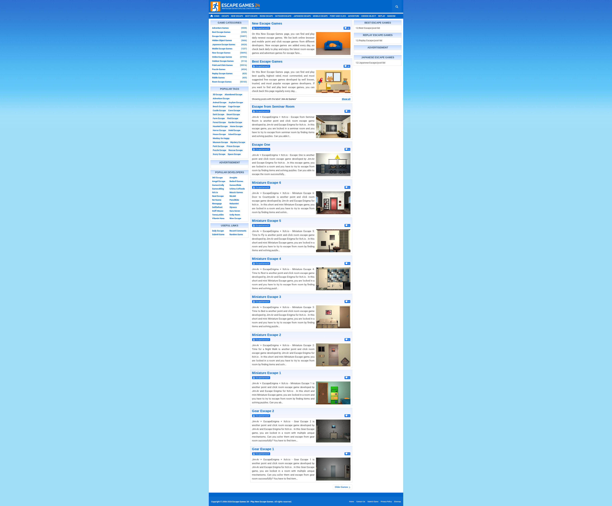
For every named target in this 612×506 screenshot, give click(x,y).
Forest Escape (219, 122)
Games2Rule (235, 185)
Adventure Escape (221, 98)
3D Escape (217, 94)
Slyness (233, 207)
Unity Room (234, 215)
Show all (346, 99)
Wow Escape (235, 218)
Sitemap (397, 502)
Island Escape (234, 134)
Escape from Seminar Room (273, 106)
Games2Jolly (218, 185)
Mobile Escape (320, 16)
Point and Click (338, 16)
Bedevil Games (236, 181)
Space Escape (234, 154)
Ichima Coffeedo (237, 189)
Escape (225, 16)
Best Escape (251, 16)
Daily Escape (218, 231)
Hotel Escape (234, 130)
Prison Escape (233, 146)
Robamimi (234, 203)
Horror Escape (219, 130)
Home (216, 16)
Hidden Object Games (229, 40)
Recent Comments (237, 231)
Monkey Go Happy (221, 138)
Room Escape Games (229, 82)
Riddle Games (229, 77)
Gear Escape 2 (263, 411)
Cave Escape (234, 110)
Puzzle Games (229, 69)
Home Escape (236, 126)
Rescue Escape (236, 150)
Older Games (341, 487)
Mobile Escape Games (229, 48)
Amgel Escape (218, 181)
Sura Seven (234, 211)
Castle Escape (219, 110)
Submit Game (218, 234)
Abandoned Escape (233, 94)
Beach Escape (219, 106)
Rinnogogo (217, 203)
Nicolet (232, 196)
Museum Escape (220, 142)
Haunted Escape (220, 126)
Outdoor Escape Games (229, 61)
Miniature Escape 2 (266, 335)
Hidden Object (368, 16)
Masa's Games (236, 192)
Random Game (236, 234)
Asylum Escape (236, 102)
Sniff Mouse (217, 211)
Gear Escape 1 (263, 449)
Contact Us (360, 502)
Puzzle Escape (219, 150)
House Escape (219, 134)
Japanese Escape (302, 16)
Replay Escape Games (229, 73)
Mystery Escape (237, 142)
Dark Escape (218, 114)
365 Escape (217, 177)
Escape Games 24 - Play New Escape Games (252, 501)
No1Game (216, 200)
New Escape (237, 16)
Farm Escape (219, 118)
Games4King (218, 189)
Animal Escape (219, 102)
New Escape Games (229, 53)
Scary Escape (219, 154)
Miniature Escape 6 (266, 182)
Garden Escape (235, 122)
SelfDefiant (217, 207)
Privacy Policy (386, 502)
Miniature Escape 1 (266, 373)
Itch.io (215, 192)
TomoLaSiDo (218, 215)
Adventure (353, 16)
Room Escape (266, 16)
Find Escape (232, 118)
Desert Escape (233, 114)
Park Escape (218, 146)
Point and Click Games (229, 65)
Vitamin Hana (218, 218)
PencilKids (234, 200)
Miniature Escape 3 (266, 297)
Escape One (261, 144)
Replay (381, 16)
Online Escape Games (229, 57)
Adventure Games (229, 28)
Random (391, 16)
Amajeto (233, 177)
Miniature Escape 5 (266, 220)
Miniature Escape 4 (266, 258)
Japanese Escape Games (229, 44)
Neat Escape (218, 196)
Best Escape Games (229, 32)
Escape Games (229, 36)
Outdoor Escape (283, 16)
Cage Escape (234, 106)
